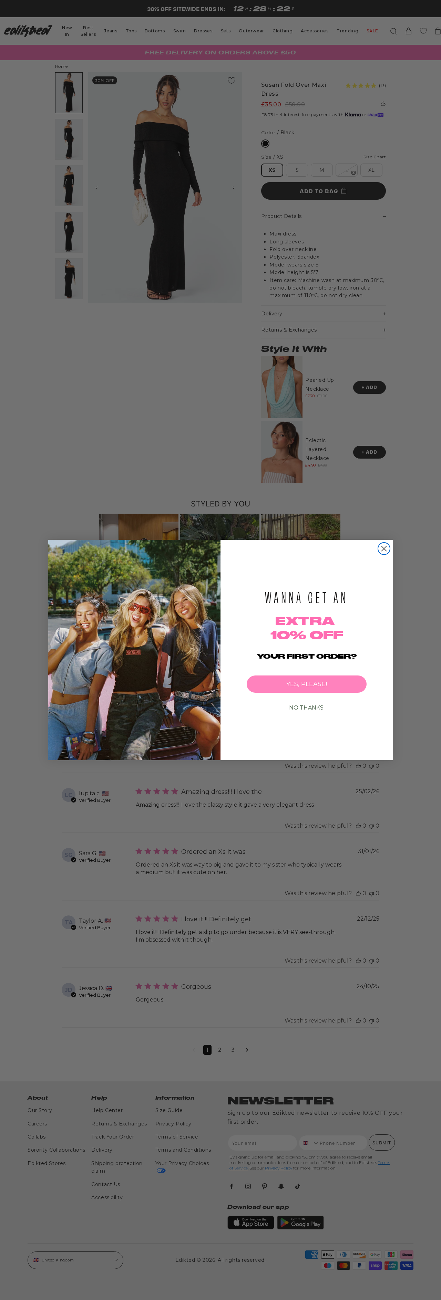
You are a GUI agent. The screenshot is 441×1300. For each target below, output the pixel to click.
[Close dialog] (384, 549)
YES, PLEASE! (306, 684)
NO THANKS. (307, 707)
